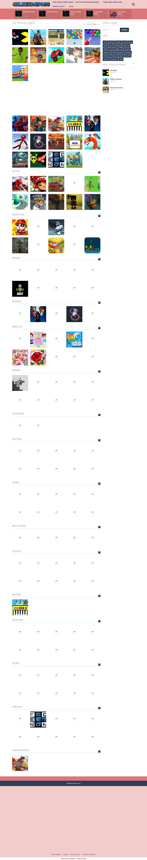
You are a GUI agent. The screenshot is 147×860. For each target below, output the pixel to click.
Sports (16, 663)
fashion (106, 49)
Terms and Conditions (112, 2)
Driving (16, 370)
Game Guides (55, 854)
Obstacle (114, 56)
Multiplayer (19, 525)
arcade (118, 42)
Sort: (84, 24)
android (110, 42)
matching (127, 52)
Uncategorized (20, 750)
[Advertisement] (56, 97)
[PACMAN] (106, 72)
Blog (71, 6)
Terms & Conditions (89, 854)
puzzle (128, 56)
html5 (115, 52)
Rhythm (16, 594)
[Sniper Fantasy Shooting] (106, 81)
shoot (106, 59)
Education (18, 413)
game (118, 49)
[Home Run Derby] (106, 90)
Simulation (114, 59)
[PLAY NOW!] (18, 14)
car (111, 45)
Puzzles (16, 551)
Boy (130, 42)
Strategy (17, 706)
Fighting (17, 439)
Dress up (126, 45)
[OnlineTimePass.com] (31, 4)
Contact (65, 854)
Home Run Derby (116, 88)
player (121, 56)
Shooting (17, 620)
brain (105, 45)
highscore (107, 52)
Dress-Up (17, 326)
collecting (117, 45)
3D (105, 42)
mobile (106, 56)
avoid (125, 42)
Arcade (16, 258)
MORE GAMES (99, 172)
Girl (123, 49)
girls (128, 49)
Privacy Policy (59, 6)
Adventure (18, 214)
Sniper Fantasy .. (116, 79)
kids (120, 52)
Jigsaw (15, 482)
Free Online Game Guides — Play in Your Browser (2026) (76, 2)
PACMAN (113, 70)
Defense (16, 301)
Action (16, 171)
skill (121, 59)
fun (112, 49)
